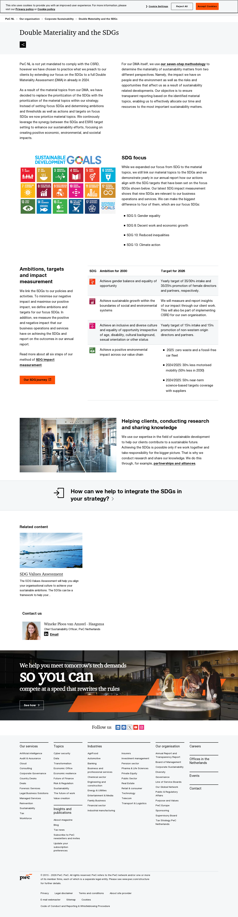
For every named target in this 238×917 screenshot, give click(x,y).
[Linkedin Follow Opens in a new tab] (46, 634)
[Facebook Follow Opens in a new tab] (123, 728)
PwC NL (9, 18)
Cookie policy (46, 9)
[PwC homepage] (26, 879)
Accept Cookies (207, 6)
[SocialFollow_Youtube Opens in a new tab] (135, 728)
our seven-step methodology (183, 64)
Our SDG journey (35, 379)
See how (30, 705)
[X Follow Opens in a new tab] (129, 728)
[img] (23, 44)
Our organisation (30, 18)
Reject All (182, 6)
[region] (119, 6)
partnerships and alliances (174, 463)
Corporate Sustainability (59, 18)
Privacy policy (25, 9)
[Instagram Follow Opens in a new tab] (141, 728)
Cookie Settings (158, 6)
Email (54, 634)
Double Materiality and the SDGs (98, 18)
